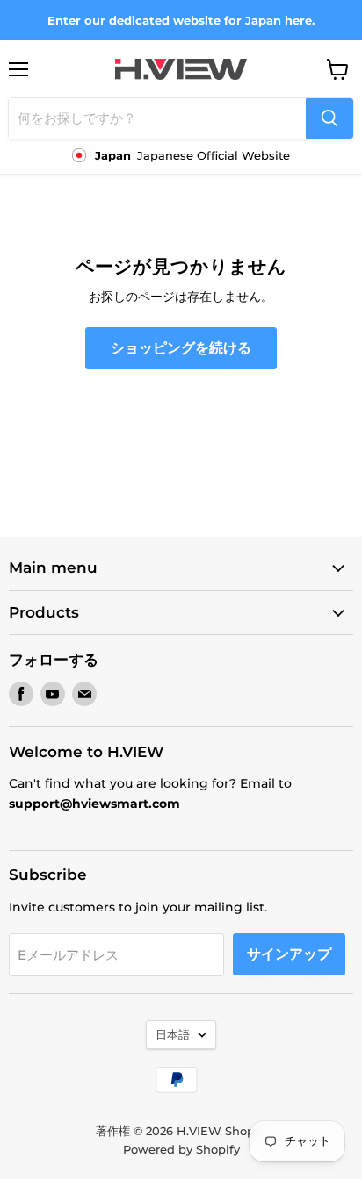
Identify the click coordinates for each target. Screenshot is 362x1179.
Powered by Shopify (181, 1149)
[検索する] (329, 118)
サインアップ (289, 954)
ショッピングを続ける (181, 347)
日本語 (173, 1034)
